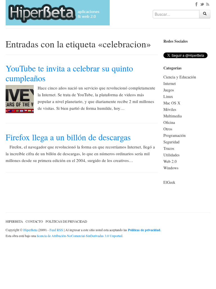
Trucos (168, 148)
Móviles (169, 109)
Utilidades (171, 154)
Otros (167, 129)
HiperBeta (14, 221)
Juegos (168, 90)
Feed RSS (56, 229)
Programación (174, 135)
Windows (170, 167)
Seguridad (171, 141)
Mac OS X (171, 103)
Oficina (169, 122)
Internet (169, 83)
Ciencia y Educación (179, 77)
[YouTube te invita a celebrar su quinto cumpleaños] (20, 98)
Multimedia (172, 116)
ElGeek (169, 182)
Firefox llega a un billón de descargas (68, 137)
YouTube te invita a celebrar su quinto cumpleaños (69, 73)
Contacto (34, 221)
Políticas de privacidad (66, 221)
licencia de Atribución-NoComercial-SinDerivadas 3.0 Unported (79, 235)
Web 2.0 (170, 161)
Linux (168, 96)
